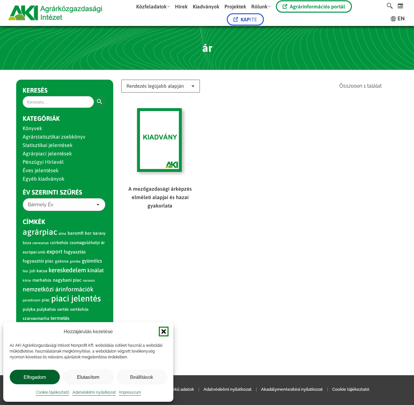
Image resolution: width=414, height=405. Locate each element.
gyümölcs (92, 261)
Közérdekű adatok (176, 389)
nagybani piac (67, 280)
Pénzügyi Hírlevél (43, 162)
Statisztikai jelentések (47, 145)
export (54, 251)
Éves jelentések (41, 170)
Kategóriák (41, 118)
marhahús (41, 280)
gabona (62, 261)
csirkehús (59, 242)
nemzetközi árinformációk (58, 289)
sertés (63, 309)
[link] (401, 5)
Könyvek (32, 128)
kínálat (95, 270)
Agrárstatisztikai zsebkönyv (54, 137)
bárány (99, 233)
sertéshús (79, 309)
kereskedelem (67, 270)
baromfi (75, 233)
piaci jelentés (76, 298)
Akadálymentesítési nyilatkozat (292, 389)
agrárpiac (40, 231)
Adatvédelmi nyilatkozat (94, 392)
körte (27, 280)
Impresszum (130, 392)
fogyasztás (75, 251)
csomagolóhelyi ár (87, 242)
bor (88, 233)
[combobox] (64, 204)
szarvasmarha (36, 318)
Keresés (35, 90)
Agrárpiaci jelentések (47, 153)
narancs (89, 280)
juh (32, 270)
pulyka (29, 309)
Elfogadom (35, 377)
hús (25, 271)
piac (46, 300)
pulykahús (46, 309)
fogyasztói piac (38, 261)
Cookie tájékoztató (52, 392)
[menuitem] (153, 6)
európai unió (34, 252)
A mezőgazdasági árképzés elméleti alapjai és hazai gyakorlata (160, 197)
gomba (75, 261)
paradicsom (31, 300)
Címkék (34, 221)
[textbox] (40, 204)
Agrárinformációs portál (317, 6)
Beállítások (141, 377)
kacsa (42, 270)
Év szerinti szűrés (52, 192)
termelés (59, 318)
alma (62, 233)
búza (27, 243)
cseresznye (40, 243)
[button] (163, 331)
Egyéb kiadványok (43, 179)
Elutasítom (88, 377)
